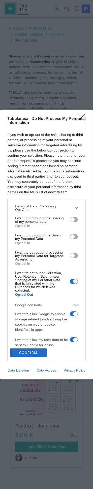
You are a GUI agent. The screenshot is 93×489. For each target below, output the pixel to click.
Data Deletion (18, 370)
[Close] (83, 119)
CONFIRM (28, 353)
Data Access (46, 370)
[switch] (74, 219)
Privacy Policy (74, 370)
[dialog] (46, 244)
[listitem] (46, 207)
